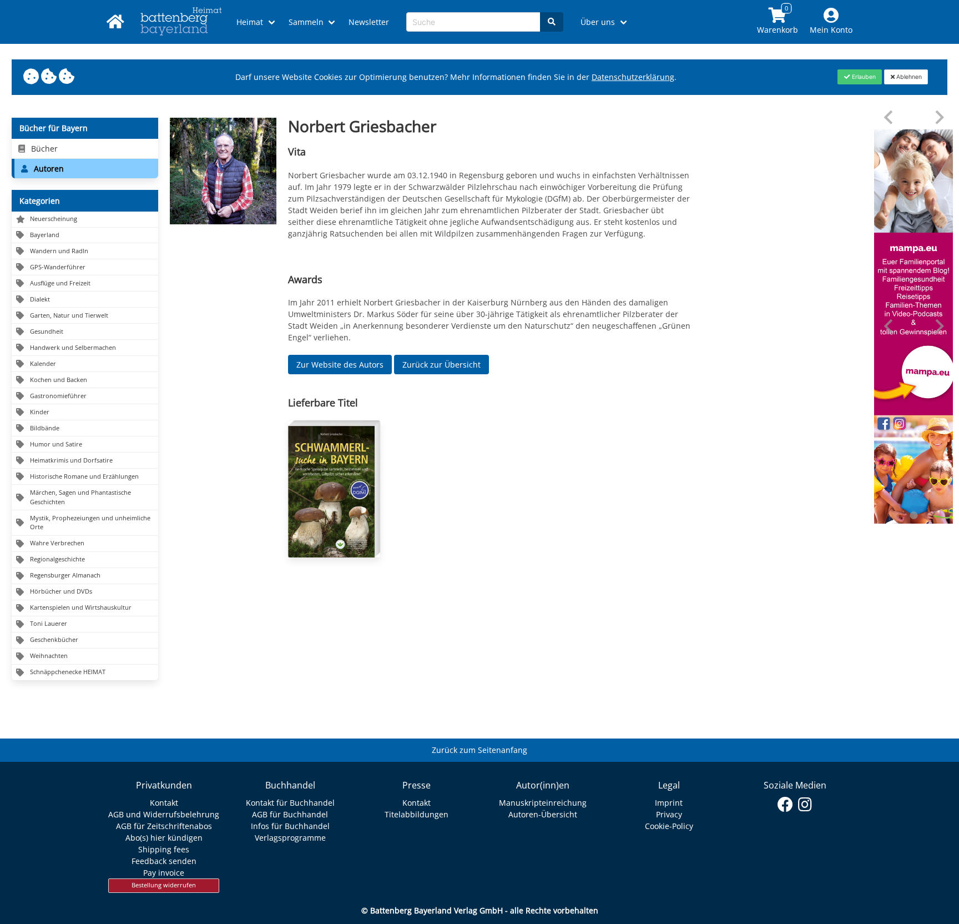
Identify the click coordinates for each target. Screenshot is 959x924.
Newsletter (369, 22)
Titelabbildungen (416, 814)
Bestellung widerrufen (164, 885)
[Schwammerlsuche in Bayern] (334, 489)
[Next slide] (938, 117)
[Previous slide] (889, 117)
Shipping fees (163, 849)
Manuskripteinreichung (543, 802)
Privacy (669, 814)
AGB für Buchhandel (290, 814)
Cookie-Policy (669, 826)
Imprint (669, 802)
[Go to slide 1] (913, 515)
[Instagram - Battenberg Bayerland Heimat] (805, 804)
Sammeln (306, 22)
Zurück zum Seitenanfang (479, 750)
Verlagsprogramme (290, 837)
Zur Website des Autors (339, 364)
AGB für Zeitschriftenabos (164, 826)
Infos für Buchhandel (290, 826)
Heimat (249, 22)
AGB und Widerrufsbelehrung (163, 814)
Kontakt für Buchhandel (290, 802)
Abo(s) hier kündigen (164, 837)
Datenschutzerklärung (633, 77)
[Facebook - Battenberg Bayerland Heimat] (785, 804)
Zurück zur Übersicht (441, 364)
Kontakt (164, 802)
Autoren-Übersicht (542, 814)
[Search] (551, 22)
